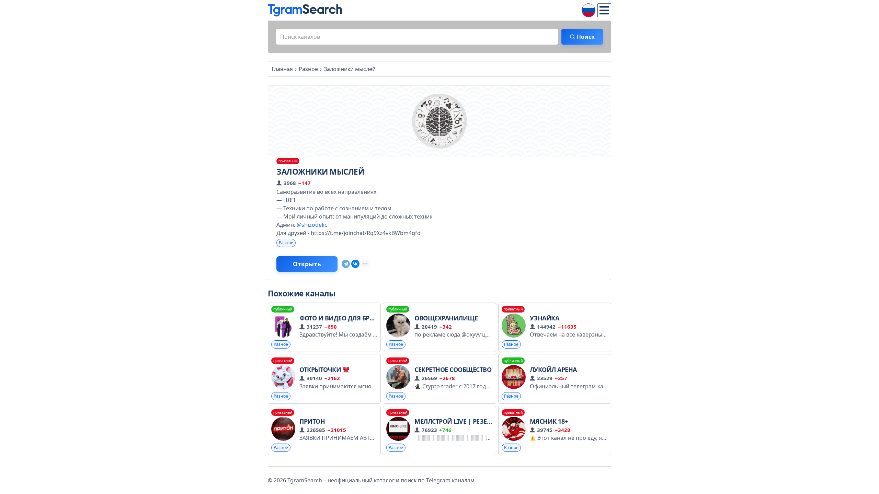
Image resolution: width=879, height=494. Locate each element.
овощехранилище (446, 318)
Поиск (586, 36)
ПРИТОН (312, 421)
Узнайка (544, 318)
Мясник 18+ (549, 421)
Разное (286, 243)
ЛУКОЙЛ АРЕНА (553, 369)
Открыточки (321, 369)
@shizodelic (312, 224)
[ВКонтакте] (355, 264)
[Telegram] (346, 264)
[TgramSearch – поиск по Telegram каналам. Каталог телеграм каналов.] (305, 10)
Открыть (307, 264)
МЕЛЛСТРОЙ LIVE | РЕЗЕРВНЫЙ (461, 421)
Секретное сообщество (452, 369)
